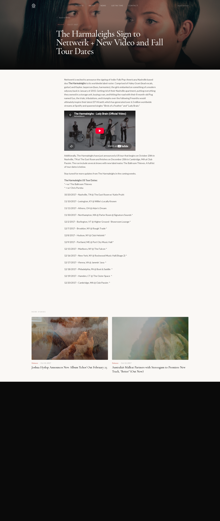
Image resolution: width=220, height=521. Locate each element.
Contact (133, 5)
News (103, 5)
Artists (79, 5)
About (92, 5)
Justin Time (117, 5)
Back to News (64, 17)
